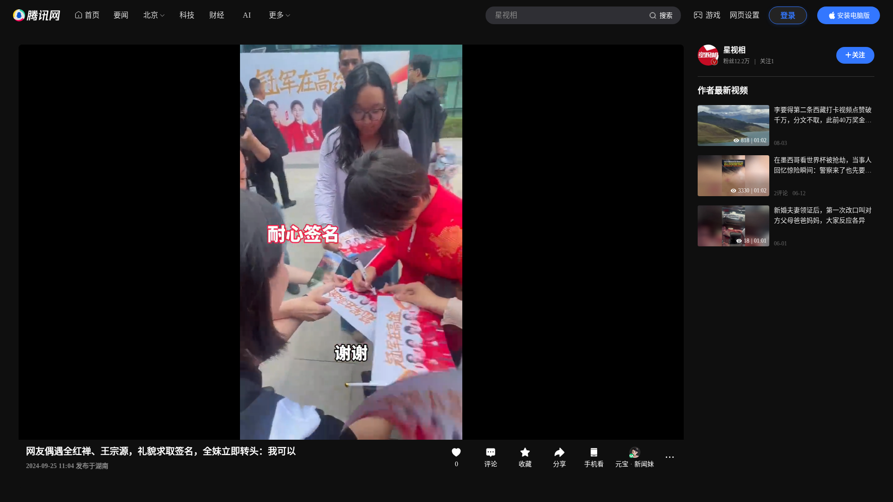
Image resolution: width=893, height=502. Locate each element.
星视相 (734, 50)
